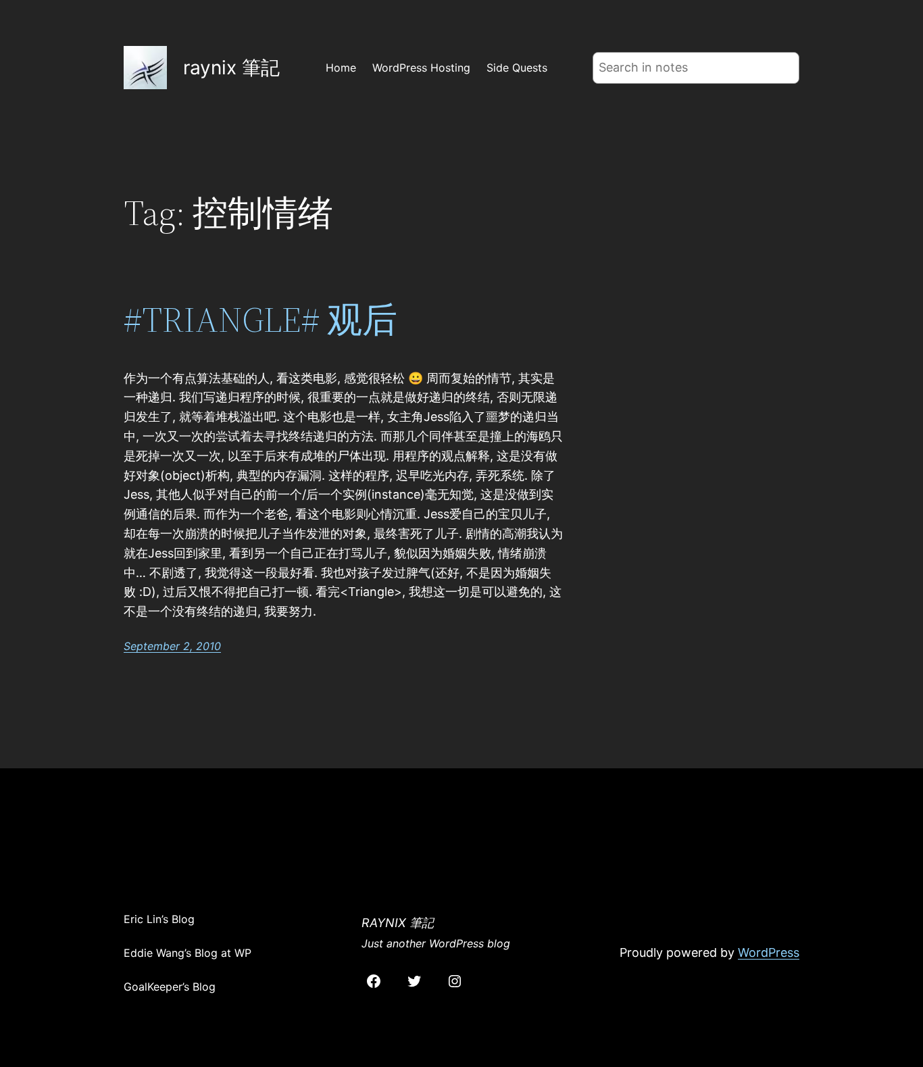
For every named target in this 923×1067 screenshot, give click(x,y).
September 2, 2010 (172, 646)
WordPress (768, 952)
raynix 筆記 (231, 67)
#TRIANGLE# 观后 (260, 319)
